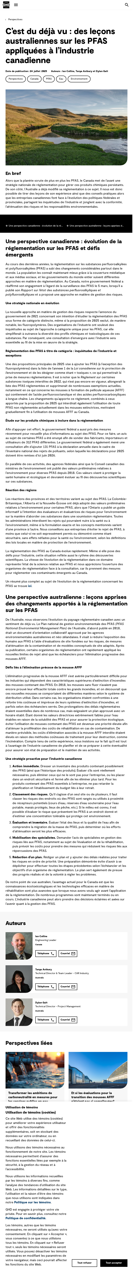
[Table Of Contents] (66, 220)
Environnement (79, 79)
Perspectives (15, 19)
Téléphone (43, 953)
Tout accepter (114, 1263)
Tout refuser (84, 1263)
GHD (6, 4)
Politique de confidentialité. (26, 1218)
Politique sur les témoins (32, 1202)
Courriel (65, 953)
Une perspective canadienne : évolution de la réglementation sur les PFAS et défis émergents (36, 226)
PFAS (49, 79)
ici (30, 586)
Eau (61, 79)
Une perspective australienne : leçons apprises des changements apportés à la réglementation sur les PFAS (97, 226)
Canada (34, 79)
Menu (15, 4)
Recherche (126, 4)
